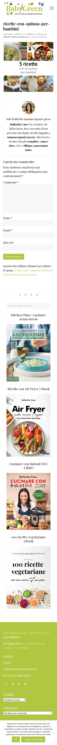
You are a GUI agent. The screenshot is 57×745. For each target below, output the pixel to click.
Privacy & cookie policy (17, 675)
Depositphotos (12, 637)
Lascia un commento (38, 37)
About (6, 662)
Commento (11, 182)
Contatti (8, 656)
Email (7, 230)
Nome (7, 218)
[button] (51, 8)
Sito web (8, 242)
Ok (15, 739)
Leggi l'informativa (33, 739)
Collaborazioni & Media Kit (20, 669)
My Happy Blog (12, 643)
